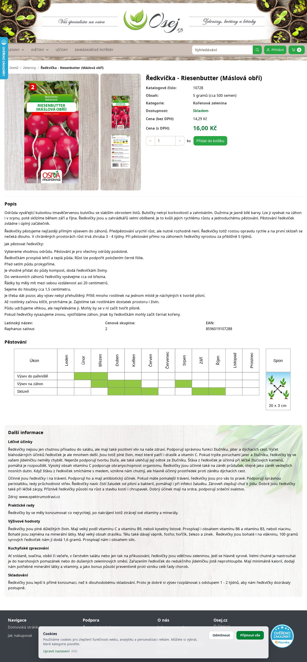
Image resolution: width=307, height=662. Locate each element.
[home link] (155, 17)
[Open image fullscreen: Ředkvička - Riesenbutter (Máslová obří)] (51, 132)
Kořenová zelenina (210, 103)
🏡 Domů (11, 68)
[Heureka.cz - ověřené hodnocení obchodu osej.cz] (282, 636)
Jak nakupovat (20, 635)
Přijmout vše (250, 635)
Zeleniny (29, 68)
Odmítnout (221, 635)
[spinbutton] (165, 141)
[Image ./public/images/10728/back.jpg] (121, 151)
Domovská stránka (24, 627)
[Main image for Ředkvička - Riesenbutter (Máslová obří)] (121, 112)
